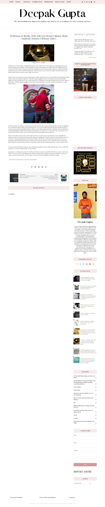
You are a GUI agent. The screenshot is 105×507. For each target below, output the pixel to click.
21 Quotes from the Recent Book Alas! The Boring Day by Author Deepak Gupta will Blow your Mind (87, 361)
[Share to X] (35, 167)
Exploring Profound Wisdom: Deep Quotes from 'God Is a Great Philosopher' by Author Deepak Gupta (88, 332)
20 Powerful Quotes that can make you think (87, 314)
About (69, 2)
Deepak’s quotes (84, 34)
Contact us (72, 497)
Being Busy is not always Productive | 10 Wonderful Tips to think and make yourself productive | (88, 297)
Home (11, 2)
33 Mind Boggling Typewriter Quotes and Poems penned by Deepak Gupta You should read (88, 351)
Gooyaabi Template (68, 503)
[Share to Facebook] (32, 167)
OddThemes (43, 503)
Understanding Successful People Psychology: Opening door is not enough (87, 279)
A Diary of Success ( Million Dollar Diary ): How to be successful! (87, 323)
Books (18, 2)
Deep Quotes (77, 387)
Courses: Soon (37, 2)
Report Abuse (82, 471)
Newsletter (48, 2)
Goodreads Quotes (92, 57)
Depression (77, 390)
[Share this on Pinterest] (39, 167)
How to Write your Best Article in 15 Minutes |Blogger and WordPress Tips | (88, 287)
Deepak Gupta (89, 54)
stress (75, 415)
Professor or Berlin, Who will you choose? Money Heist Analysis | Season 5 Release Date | (87, 342)
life (74, 402)
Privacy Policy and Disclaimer (48, 497)
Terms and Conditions (16, 497)
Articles (26, 2)
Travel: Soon (59, 2)
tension (76, 418)
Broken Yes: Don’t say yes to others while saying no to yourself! (87, 306)
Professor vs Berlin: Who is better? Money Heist (38, 33)
